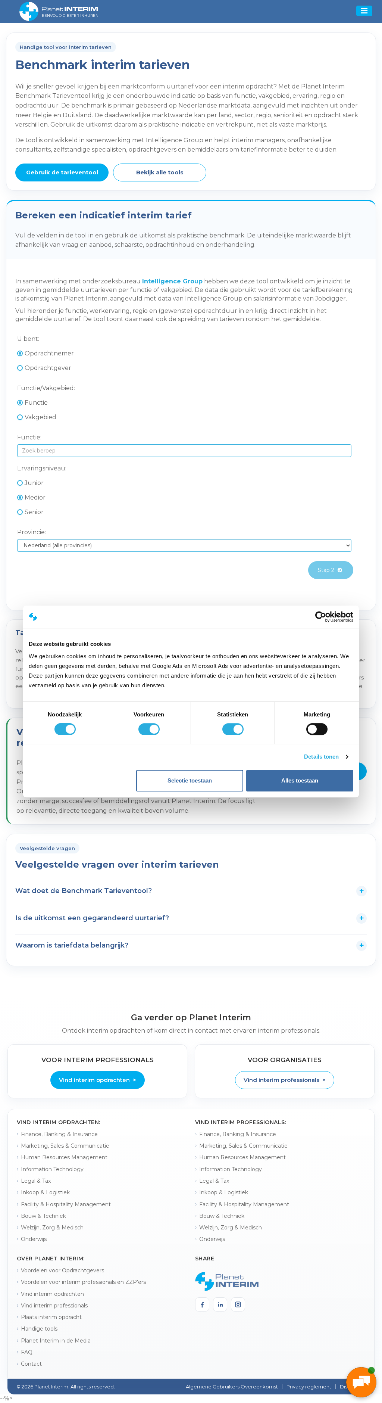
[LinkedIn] (220, 1304)
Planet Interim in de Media (56, 1340)
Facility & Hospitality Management (66, 1204)
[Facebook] (202, 1304)
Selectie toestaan (189, 780)
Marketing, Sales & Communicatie (65, 1145)
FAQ (26, 1352)
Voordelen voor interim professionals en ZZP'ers (83, 1282)
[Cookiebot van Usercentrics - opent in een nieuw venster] (320, 616)
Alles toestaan (299, 780)
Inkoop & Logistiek (45, 1192)
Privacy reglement (308, 1387)
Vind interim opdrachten (52, 1294)
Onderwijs (34, 1239)
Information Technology (52, 1169)
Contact (31, 1363)
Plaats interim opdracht (51, 1317)
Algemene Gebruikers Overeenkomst (232, 1387)
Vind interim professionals (54, 1305)
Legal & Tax (36, 1181)
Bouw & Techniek (43, 1216)
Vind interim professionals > (285, 1079)
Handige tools (39, 1328)
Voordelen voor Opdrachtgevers (62, 1270)
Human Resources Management (64, 1157)
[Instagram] (238, 1304)
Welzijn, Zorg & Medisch (52, 1227)
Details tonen (321, 756)
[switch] (149, 729)
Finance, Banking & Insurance (59, 1134)
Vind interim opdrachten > (97, 1079)
